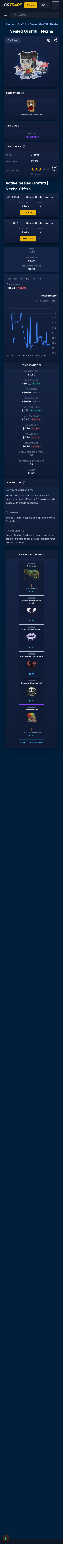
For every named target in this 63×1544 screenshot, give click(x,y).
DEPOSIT (28, 238)
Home (10, 24)
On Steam (13, 40)
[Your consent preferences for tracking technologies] (6, 1538)
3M (21, 278)
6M (27, 278)
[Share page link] (55, 40)
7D (9, 278)
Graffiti (21, 24)
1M (15, 278)
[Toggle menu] (55, 5)
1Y (34, 278)
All (40, 278)
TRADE (28, 212)
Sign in (31, 5)
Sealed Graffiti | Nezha (44, 24)
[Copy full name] (49, 40)
